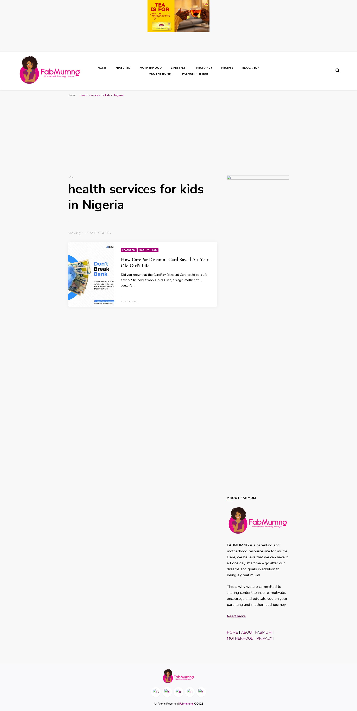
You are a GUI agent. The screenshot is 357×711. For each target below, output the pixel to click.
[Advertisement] (178, 130)
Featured (123, 68)
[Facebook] (156, 692)
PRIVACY (264, 638)
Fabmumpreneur (195, 74)
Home (102, 68)
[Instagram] (178, 692)
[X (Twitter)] (167, 692)
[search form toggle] (337, 70)
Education (250, 68)
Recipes (227, 68)
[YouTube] (201, 692)
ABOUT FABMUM (256, 632)
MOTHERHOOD (240, 638)
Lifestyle (178, 68)
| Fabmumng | (186, 704)
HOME (232, 632)
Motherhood (151, 68)
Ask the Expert (161, 74)
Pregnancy (203, 68)
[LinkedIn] (190, 692)
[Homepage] (178, 676)
